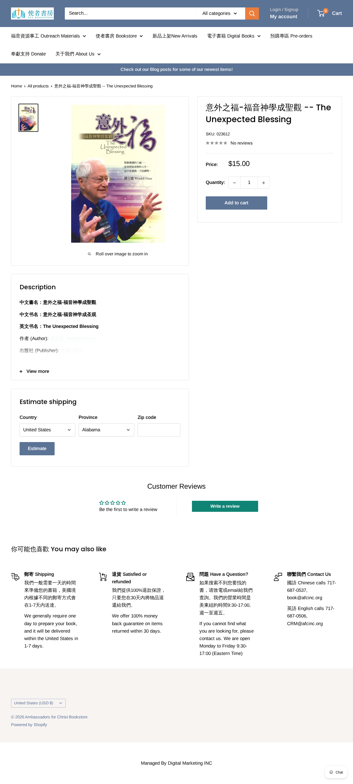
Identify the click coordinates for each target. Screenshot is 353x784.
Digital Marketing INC (190, 763)
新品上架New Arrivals (175, 36)
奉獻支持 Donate (28, 54)
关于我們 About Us (75, 54)
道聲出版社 (72, 350)
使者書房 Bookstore (116, 36)
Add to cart (236, 203)
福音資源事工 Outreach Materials (45, 36)
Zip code (147, 417)
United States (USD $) (33, 703)
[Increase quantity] (263, 183)
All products (38, 86)
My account (283, 16)
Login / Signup (284, 9)
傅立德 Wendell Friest (73, 338)
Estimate (37, 448)
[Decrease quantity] (234, 183)
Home (16, 86)
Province (88, 417)
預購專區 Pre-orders (291, 36)
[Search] (252, 13)
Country (28, 417)
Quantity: (215, 182)
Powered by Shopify (29, 724)
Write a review (224, 506)
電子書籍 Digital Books (231, 36)
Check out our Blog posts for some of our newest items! (177, 69)
